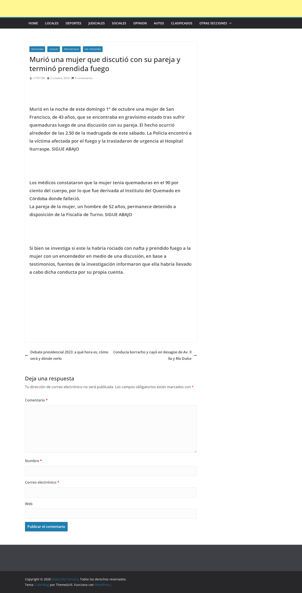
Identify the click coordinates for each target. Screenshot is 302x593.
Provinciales (71, 49)
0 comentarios (84, 78)
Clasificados (181, 23)
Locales (52, 23)
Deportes (73, 23)
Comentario (36, 400)
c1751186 (39, 78)
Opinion (140, 23)
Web (28, 503)
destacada (37, 49)
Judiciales (96, 23)
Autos (159, 23)
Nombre (33, 460)
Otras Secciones (213, 23)
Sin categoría (93, 49)
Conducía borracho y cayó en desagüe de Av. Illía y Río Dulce (152, 355)
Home (33, 23)
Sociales (119, 23)
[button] (229, 23)
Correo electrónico (42, 482)
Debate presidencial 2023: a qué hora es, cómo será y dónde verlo (69, 355)
